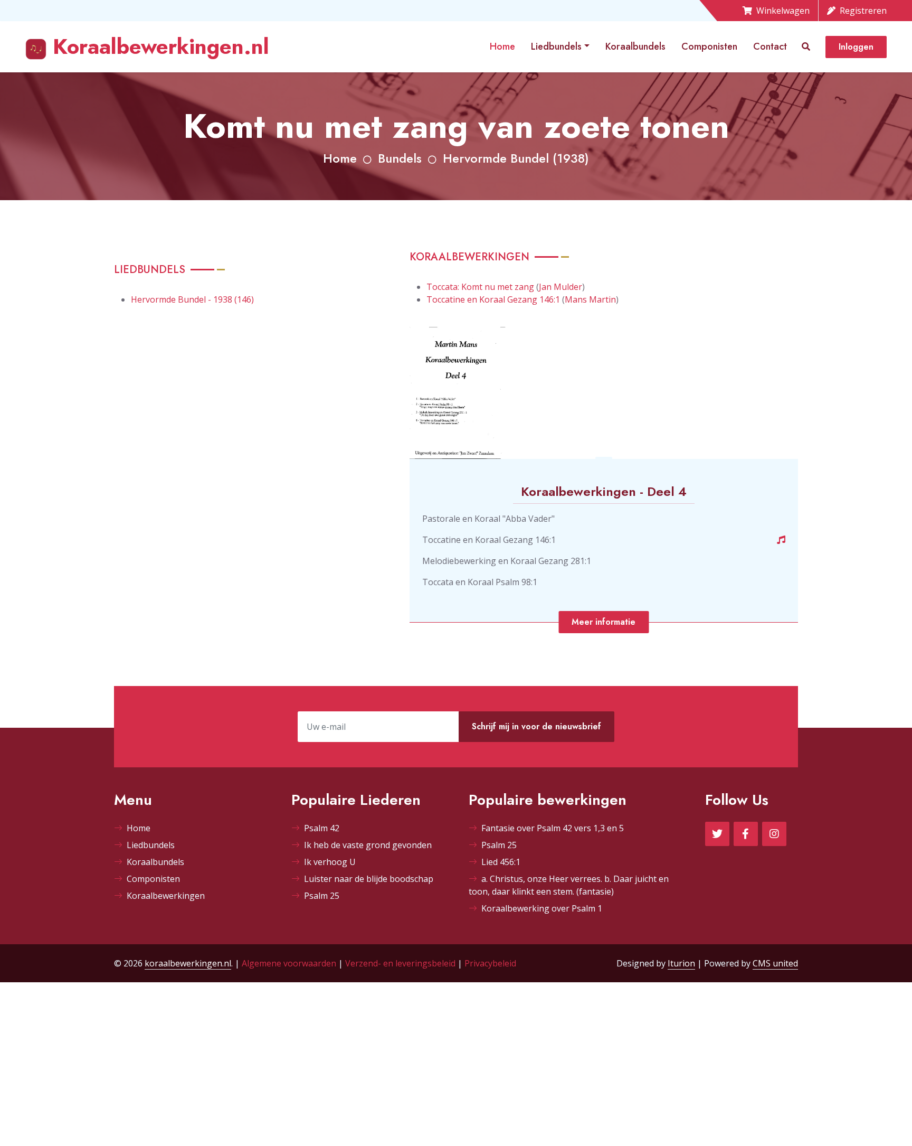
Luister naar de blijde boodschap (368, 879)
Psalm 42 (321, 828)
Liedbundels (556, 46)
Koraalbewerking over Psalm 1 (541, 908)
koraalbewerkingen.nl (188, 963)
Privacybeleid (490, 963)
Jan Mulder (560, 287)
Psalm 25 (321, 895)
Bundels (400, 158)
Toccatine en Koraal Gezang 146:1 (493, 299)
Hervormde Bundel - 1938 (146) (192, 299)
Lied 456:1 (500, 862)
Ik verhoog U (330, 862)
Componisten (709, 46)
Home (502, 46)
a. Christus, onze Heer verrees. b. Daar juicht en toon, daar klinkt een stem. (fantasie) (569, 885)
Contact (770, 46)
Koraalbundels (635, 46)
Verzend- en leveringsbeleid (400, 963)
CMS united (775, 963)
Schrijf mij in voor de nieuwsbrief (536, 726)
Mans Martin (590, 299)
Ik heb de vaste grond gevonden (368, 845)
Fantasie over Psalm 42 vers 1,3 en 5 (552, 828)
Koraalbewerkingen (166, 895)
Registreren (863, 10)
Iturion (681, 963)
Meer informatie (603, 622)
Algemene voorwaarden (289, 963)
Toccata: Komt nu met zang (480, 287)
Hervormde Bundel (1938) (516, 158)
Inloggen (856, 47)
